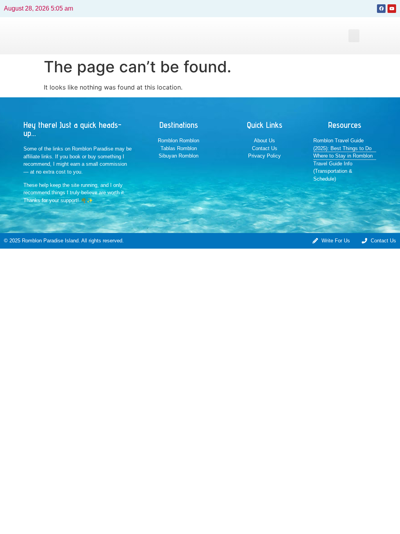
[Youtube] (392, 8)
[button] (353, 35)
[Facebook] (381, 8)
